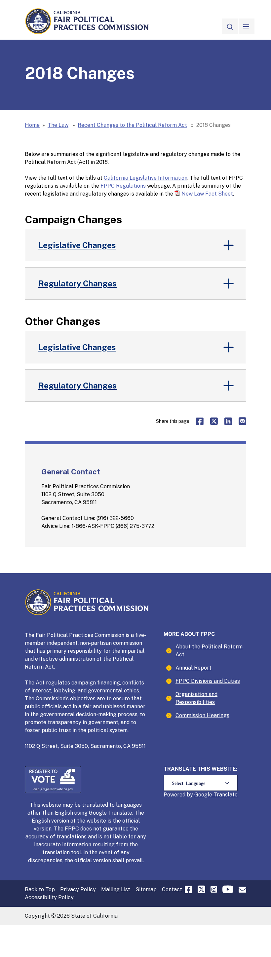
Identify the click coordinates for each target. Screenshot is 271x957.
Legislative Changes (77, 245)
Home (32, 125)
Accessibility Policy (49, 897)
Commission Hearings (202, 715)
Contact (172, 889)
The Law (58, 125)
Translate (225, 794)
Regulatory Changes (77, 283)
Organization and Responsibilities (196, 698)
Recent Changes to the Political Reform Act (132, 125)
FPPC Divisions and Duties (207, 681)
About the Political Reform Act (209, 651)
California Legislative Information (145, 178)
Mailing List (115, 889)
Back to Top (40, 889)
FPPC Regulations (123, 186)
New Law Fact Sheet (207, 193)
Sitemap (146, 889)
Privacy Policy (78, 889)
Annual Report (193, 668)
